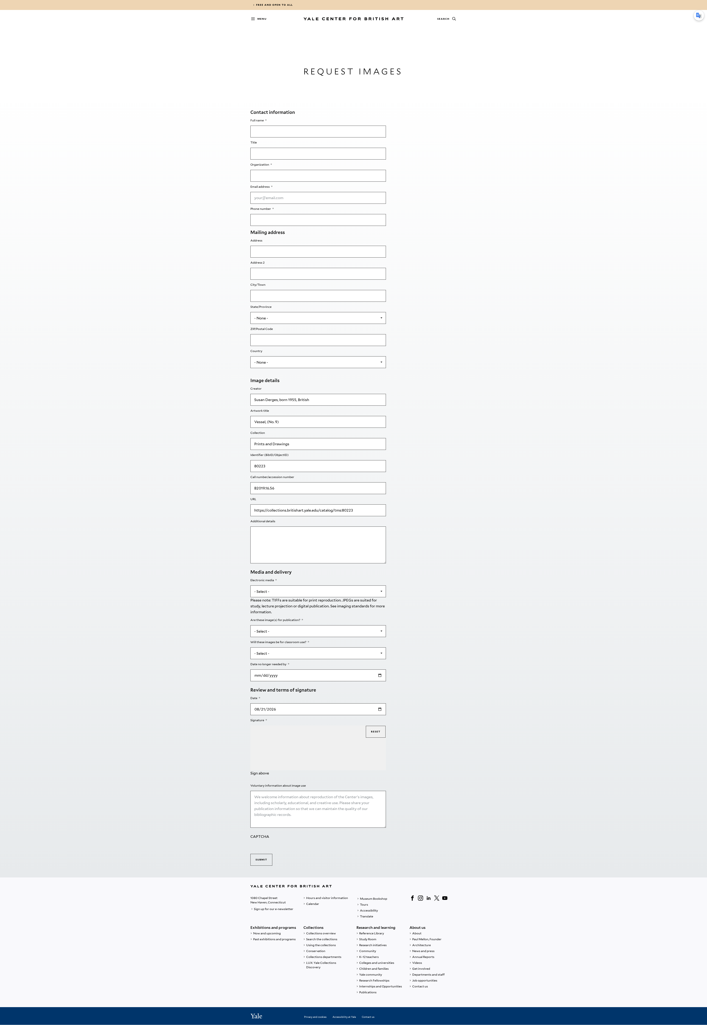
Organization (260, 164)
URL (253, 499)
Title (253, 142)
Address (256, 240)
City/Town (258, 284)
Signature (257, 720)
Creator (256, 388)
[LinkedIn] (429, 898)
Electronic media (262, 580)
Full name (257, 120)
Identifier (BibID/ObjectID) (269, 455)
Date (254, 698)
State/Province (261, 307)
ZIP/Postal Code (261, 329)
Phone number (261, 209)
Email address (260, 186)
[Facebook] (412, 898)
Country (256, 351)
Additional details (263, 521)
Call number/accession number (272, 477)
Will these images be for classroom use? (278, 642)
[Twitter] (437, 898)
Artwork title (260, 410)
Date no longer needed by (268, 664)
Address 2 (257, 262)
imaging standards (353, 606)
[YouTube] (445, 898)
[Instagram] (420, 898)
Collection (257, 433)
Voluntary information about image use (278, 785)
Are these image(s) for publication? (275, 620)
